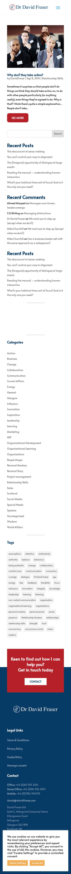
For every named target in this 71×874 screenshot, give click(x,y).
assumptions (15, 553)
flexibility (45, 582)
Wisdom (12, 521)
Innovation (13, 409)
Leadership (13, 420)
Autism (11, 353)
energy (12, 582)
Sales (10, 488)
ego (54, 576)
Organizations (15, 454)
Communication (16, 375)
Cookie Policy (14, 757)
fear (21, 582)
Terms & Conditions (18, 740)
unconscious (15, 629)
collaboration (46, 565)
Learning (12, 426)
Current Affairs (15, 381)
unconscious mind (34, 629)
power (52, 611)
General (11, 392)
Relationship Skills (52, 78)
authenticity (44, 553)
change (32, 565)
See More (18, 118)
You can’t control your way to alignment (29, 157)
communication (34, 571)
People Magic (15, 460)
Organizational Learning (21, 448)
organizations (42, 605)
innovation (27, 588)
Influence (12, 403)
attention (29, 553)
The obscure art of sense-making (26, 151)
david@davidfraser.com (21, 800)
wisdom (12, 634)
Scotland (12, 493)
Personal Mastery (17, 465)
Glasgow (12, 398)
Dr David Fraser (16, 218)
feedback (32, 582)
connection (51, 571)
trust (44, 623)
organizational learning (20, 605)
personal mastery (17, 611)
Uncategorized (15, 516)
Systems (11, 510)
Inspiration (13, 415)
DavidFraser (18, 78)
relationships (52, 617)
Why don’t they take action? (25, 75)
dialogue (25, 576)
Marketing (13, 432)
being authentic (16, 565)
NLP (9, 437)
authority (13, 559)
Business (12, 358)
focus (57, 582)
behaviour (39, 559)
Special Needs (15, 504)
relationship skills (17, 623)
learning (27, 594)
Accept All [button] (37, 863)
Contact (36, 681)
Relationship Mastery (31, 617)
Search (58, 133)
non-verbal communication (22, 600)
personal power (37, 611)
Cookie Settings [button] (17, 863)
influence (13, 588)
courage (13, 576)
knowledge (54, 588)
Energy (11, 387)
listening (39, 594)
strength (33, 623)
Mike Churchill (15, 228)
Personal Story (15, 471)
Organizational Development (24, 443)
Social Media (14, 499)
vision (50, 629)
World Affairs (15, 527)
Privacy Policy (15, 748)
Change (11, 364)
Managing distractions (37, 213)
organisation (46, 600)
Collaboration (15, 370)
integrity (41, 588)
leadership (14, 594)
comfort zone (15, 571)
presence (13, 617)
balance (26, 559)
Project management (19, 476)
